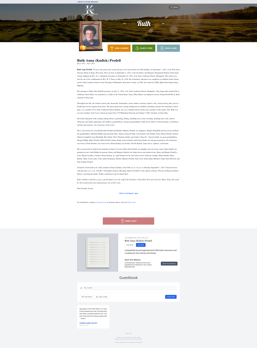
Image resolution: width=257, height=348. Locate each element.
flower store (131, 202)
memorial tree (101, 202)
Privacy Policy (123, 339)
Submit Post (171, 297)
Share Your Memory (169, 263)
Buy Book (141, 245)
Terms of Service (134, 339)
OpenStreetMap (130, 342)
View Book (129, 245)
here (127, 173)
